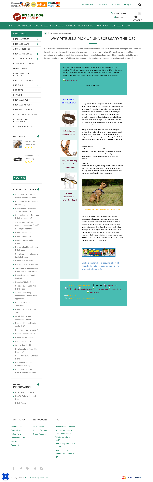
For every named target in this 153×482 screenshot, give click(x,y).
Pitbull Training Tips (23, 236)
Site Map (14, 441)
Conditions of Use (18, 438)
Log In (128, 4)
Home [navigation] (45, 33)
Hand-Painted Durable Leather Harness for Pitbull (102, 209)
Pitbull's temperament (23, 233)
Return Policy (16, 434)
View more (19, 178)
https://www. (73, 298)
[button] (139, 5)
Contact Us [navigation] (89, 4)
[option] (26, 147)
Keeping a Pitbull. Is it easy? (26, 330)
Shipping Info (16, 426)
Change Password (40, 430)
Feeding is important (23, 229)
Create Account (39, 434)
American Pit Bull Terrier (24, 392)
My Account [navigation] (103, 4)
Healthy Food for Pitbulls (25, 334)
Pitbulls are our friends (24, 338)
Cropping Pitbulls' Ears (24, 282)
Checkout (117, 4)
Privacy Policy (16, 430)
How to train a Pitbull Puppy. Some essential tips (64, 454)
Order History (38, 426)
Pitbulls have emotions (24, 261)
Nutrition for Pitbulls (23, 341)
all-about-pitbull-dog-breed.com (85, 298)
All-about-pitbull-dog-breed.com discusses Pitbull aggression (26, 296)
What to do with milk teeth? (26, 345)
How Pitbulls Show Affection (26, 265)
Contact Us (121, 17)
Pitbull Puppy (20, 403)
